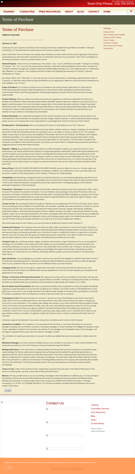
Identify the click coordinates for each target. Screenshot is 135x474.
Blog (80, 11)
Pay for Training (108, 40)
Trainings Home (108, 32)
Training (8, 11)
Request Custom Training (112, 37)
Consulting (27, 11)
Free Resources (50, 11)
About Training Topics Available (114, 35)
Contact (93, 11)
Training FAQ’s (108, 48)
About (69, 11)
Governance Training (110, 43)
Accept (7, 390)
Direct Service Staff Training (112, 46)
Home (106, 11)
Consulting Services (100, 408)
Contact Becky (97, 423)
